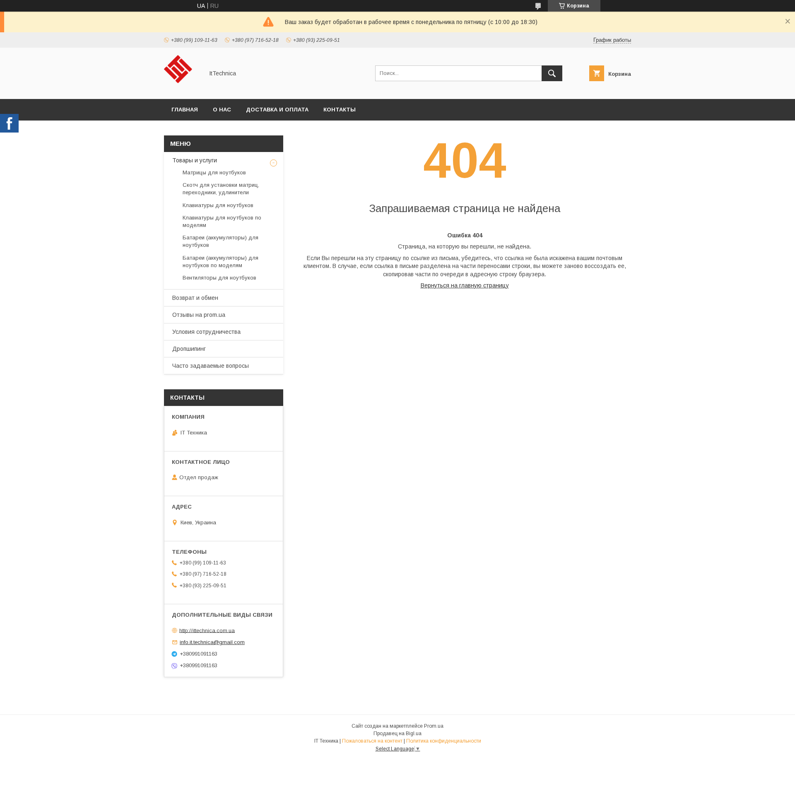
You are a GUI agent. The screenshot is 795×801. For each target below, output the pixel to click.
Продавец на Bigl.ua (397, 733)
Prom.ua (433, 726)
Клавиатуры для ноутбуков (218, 205)
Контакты (339, 109)
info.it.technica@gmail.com (212, 642)
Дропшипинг (189, 348)
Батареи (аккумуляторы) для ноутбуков (220, 241)
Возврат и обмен (195, 297)
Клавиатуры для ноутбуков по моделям (222, 221)
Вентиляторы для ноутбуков (219, 278)
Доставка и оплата (277, 109)
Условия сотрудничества (206, 331)
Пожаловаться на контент (372, 741)
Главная (184, 109)
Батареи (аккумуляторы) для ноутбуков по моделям (220, 261)
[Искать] (552, 73)
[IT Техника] (181, 88)
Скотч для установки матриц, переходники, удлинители (221, 188)
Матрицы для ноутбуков (214, 172)
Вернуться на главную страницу (465, 285)
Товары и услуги (194, 160)
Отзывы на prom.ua (198, 314)
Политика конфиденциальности (443, 741)
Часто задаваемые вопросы (210, 365)
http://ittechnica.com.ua (207, 630)
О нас (222, 109)
